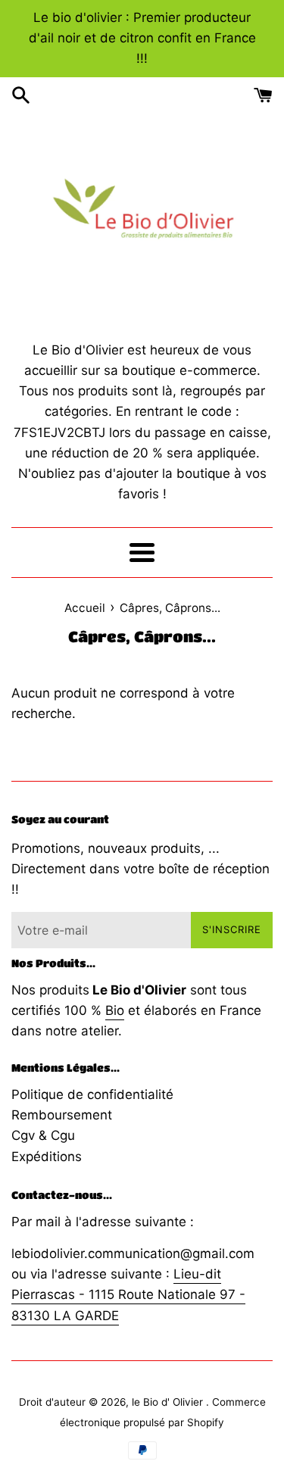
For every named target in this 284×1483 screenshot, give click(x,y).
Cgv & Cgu (43, 1135)
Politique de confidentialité (92, 1094)
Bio (114, 1010)
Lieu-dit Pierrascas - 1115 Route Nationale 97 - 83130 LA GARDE (128, 1294)
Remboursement (61, 1114)
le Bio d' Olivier (169, 1402)
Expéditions (46, 1156)
